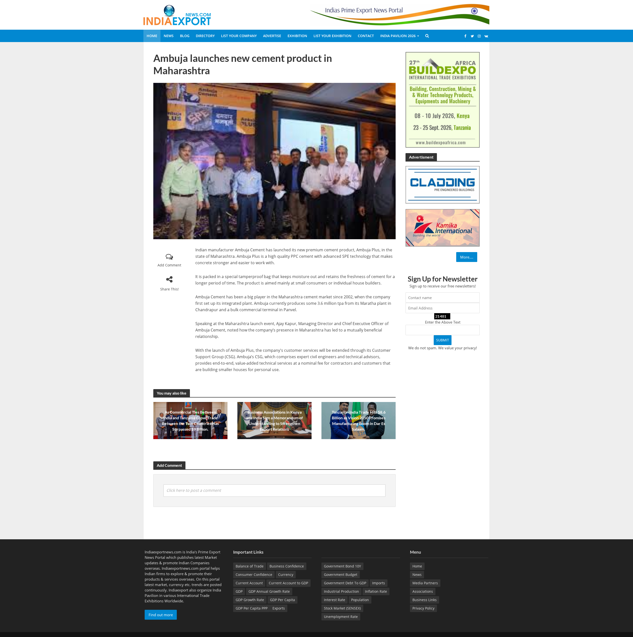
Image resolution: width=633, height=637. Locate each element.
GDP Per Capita (282, 599)
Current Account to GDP (288, 583)
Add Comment (169, 265)
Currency (285, 574)
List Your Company (239, 35)
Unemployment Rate (341, 616)
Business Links (424, 599)
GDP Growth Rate (250, 599)
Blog (184, 35)
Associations (422, 591)
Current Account (249, 583)
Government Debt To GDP (345, 583)
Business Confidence (287, 566)
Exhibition (297, 35)
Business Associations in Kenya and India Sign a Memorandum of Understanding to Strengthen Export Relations (274, 420)
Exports (278, 608)
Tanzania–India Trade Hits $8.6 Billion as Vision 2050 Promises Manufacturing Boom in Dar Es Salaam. (358, 420)
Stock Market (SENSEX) (342, 608)
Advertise (272, 35)
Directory (205, 35)
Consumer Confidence (254, 574)
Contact (366, 35)
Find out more (161, 614)
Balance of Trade (250, 566)
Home (152, 35)
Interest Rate (334, 599)
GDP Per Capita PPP (252, 608)
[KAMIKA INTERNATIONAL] (443, 227)
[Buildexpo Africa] (443, 99)
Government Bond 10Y (342, 566)
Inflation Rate (376, 591)
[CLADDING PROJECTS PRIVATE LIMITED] (443, 184)
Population (360, 599)
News (169, 35)
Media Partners (425, 583)
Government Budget (340, 574)
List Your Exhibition (332, 35)
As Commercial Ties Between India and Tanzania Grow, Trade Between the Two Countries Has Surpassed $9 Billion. (190, 420)
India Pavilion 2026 (398, 35)
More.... (466, 257)
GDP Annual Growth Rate (269, 591)
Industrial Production (341, 591)
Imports (378, 583)
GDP (239, 591)
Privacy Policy (423, 608)
